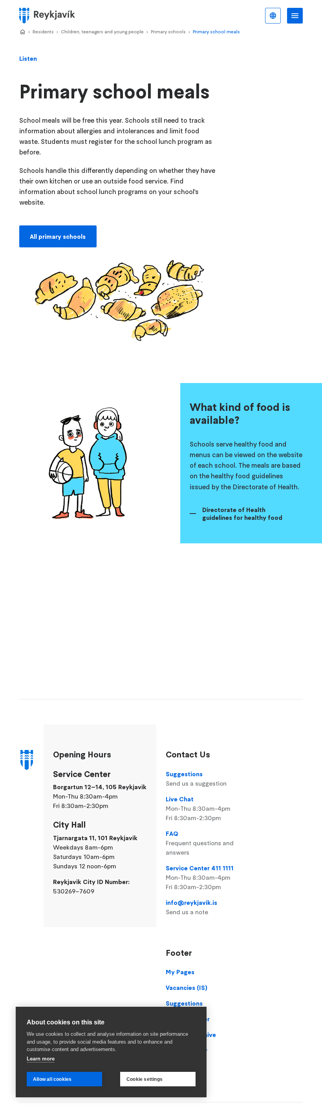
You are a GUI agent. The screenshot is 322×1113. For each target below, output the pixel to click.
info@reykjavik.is (191, 907)
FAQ (200, 843)
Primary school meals (216, 31)
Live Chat (198, 808)
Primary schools (168, 31)
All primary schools (58, 236)
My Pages (180, 972)
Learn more (41, 1059)
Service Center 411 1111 (200, 877)
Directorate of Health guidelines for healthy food (242, 513)
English (273, 16)
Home (22, 32)
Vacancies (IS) (186, 987)
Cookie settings (144, 1079)
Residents (43, 31)
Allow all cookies (52, 1079)
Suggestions (196, 778)
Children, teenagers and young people (102, 31)
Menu (295, 16)
